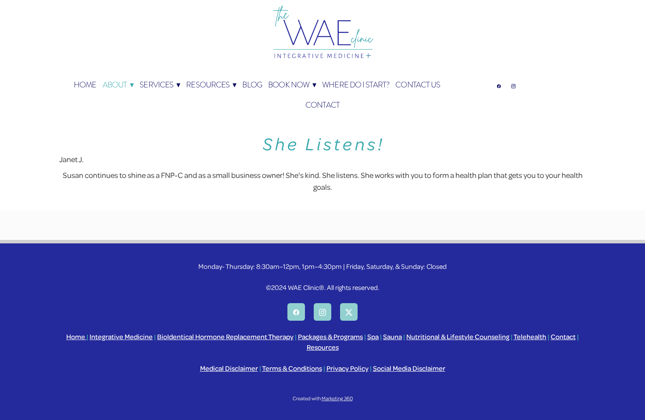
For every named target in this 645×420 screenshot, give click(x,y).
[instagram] (513, 86)
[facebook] (498, 86)
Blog (252, 84)
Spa (373, 336)
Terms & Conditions (292, 368)
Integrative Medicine (121, 336)
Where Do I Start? (355, 84)
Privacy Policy (347, 368)
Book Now (292, 84)
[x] (349, 312)
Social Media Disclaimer (409, 368)
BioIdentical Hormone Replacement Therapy (225, 336)
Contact (322, 104)
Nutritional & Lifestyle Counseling (457, 336)
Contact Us (417, 84)
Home (76, 336)
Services (160, 84)
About (118, 84)
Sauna (392, 336)
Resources (211, 84)
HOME (85, 84)
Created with (323, 398)
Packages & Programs (330, 336)
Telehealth (529, 336)
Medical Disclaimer (229, 368)
